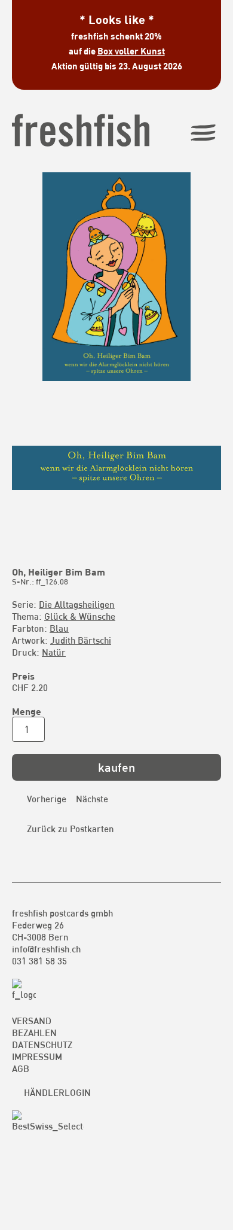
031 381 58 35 (39, 960)
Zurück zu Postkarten (70, 828)
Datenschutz (42, 1044)
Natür (54, 652)
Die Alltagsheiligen (77, 604)
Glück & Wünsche (79, 616)
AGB (20, 1068)
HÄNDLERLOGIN (57, 1092)
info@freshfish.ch (46, 948)
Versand (31, 1020)
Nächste (92, 798)
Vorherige (46, 798)
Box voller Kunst (131, 50)
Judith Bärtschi (80, 640)
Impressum (37, 1056)
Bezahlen (34, 1032)
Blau (59, 628)
